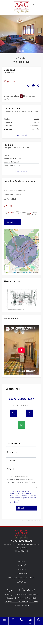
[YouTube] (28, 590)
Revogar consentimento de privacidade (21, 602)
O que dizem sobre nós (21, 578)
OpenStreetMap (26, 272)
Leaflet (14, 272)
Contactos (21, 573)
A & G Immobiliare (21, 399)
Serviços (21, 569)
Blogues (21, 582)
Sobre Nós (21, 565)
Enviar (20, 508)
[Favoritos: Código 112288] (28, 85)
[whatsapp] (21, 425)
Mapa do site (11, 598)
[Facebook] (19, 590)
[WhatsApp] (33, 590)
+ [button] (7, 266)
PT (34, 4)
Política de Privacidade (27, 598)
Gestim (26, 605)
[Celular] (29, 413)
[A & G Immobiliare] (21, 7)
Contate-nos (12, 222)
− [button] (7, 270)
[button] (21, 135)
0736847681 (23, 551)
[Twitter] (24, 590)
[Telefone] (13, 413)
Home (21, 561)
